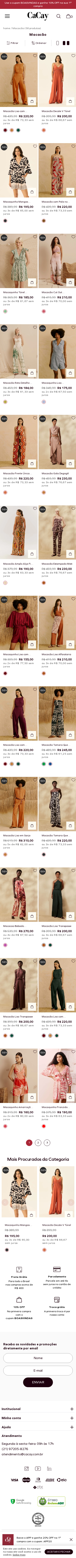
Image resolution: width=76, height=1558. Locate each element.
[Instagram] (27, 1469)
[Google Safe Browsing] (21, 1501)
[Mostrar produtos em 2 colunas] (66, 43)
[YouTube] (38, 1469)
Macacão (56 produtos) (26, 28)
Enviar (38, 1382)
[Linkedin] (49, 1469)
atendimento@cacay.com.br (22, 1454)
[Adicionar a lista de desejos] (35, 55)
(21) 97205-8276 (15, 1449)
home (6, 28)
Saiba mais (19, 1554)
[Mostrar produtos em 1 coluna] (57, 43)
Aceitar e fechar (58, 1551)
